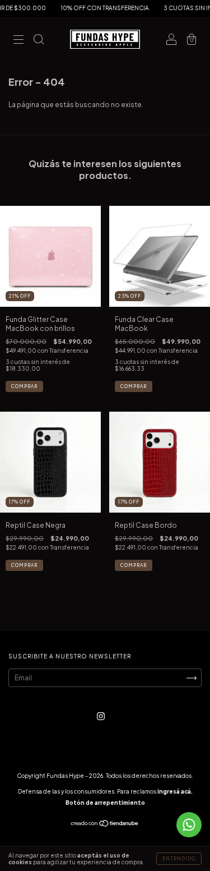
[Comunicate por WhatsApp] (189, 824)
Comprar (24, 386)
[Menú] (18, 40)
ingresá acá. (175, 791)
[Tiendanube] (105, 825)
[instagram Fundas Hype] (101, 716)
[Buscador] (38, 40)
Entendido (178, 858)
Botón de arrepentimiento (105, 802)
